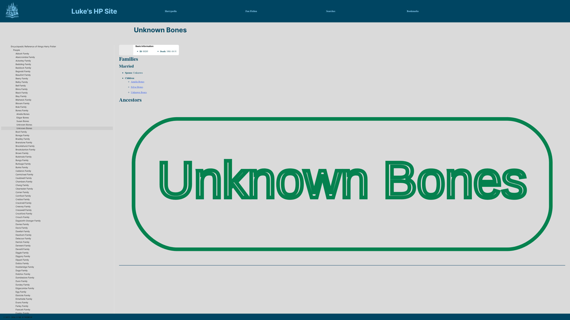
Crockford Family (24, 213)
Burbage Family (23, 164)
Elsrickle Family (23, 295)
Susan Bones (22, 121)
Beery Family (22, 78)
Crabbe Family (23, 199)
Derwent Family (23, 245)
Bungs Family (22, 160)
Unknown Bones (24, 124)
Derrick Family (22, 242)
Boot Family (21, 132)
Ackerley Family (23, 60)
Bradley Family (23, 139)
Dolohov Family (23, 274)
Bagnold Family (23, 71)
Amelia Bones (22, 114)
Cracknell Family (23, 203)
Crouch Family (22, 217)
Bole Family (21, 107)
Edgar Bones (22, 117)
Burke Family (22, 167)
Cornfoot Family (23, 196)
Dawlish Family (23, 231)
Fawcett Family (23, 309)
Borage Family (22, 135)
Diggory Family (23, 256)
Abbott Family (22, 53)
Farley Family (22, 306)
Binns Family (22, 89)
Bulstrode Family (24, 156)
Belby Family (22, 82)
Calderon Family (23, 171)
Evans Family (22, 302)
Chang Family (22, 185)
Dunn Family (21, 281)
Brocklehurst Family (25, 146)
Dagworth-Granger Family (28, 220)
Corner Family (22, 192)
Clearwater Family (24, 188)
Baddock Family (23, 68)
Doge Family (22, 270)
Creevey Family (23, 206)
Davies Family (22, 224)
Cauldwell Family (24, 178)
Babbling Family (23, 64)
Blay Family (21, 96)
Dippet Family (22, 260)
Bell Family (21, 85)
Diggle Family (22, 252)
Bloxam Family (23, 103)
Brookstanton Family (25, 149)
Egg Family (21, 292)
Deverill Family (23, 249)
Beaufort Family (23, 75)
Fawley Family (22, 313)
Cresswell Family (24, 210)
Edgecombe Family (25, 288)
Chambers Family (24, 181)
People (16, 50)
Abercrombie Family (25, 57)
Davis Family (22, 228)
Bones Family (22, 110)
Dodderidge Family (25, 267)
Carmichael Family (24, 174)
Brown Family (22, 153)
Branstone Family (24, 142)
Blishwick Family (23, 100)
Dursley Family (23, 284)
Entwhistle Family (24, 299)
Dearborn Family (23, 235)
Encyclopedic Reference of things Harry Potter (33, 46)
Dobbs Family (22, 263)
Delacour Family (23, 238)
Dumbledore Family (25, 277)
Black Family (22, 92)
